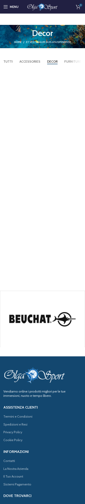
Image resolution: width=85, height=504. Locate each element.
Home (18, 42)
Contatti (9, 461)
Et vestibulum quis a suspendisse (48, 42)
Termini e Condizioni (17, 416)
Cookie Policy (12, 440)
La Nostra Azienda (15, 469)
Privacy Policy (12, 432)
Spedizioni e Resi (15, 424)
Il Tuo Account (13, 476)
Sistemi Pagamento (17, 484)
